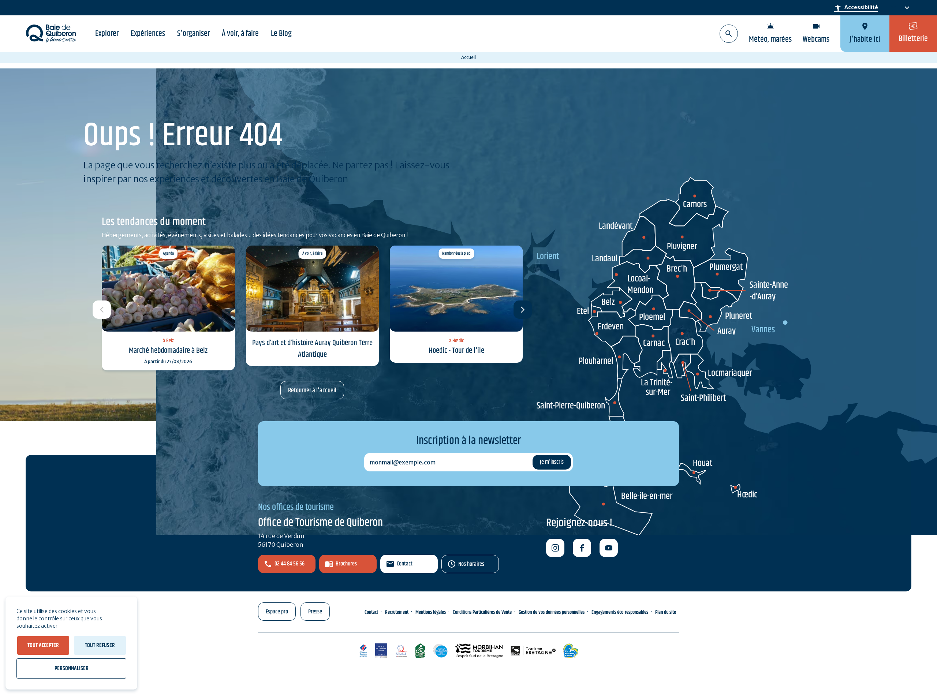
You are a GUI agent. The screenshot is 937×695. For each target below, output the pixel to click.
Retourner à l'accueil (312, 390)
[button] (523, 309)
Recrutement (396, 612)
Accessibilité (856, 7)
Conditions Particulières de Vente (482, 612)
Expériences (148, 33)
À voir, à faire (240, 33)
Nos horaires (471, 564)
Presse (315, 611)
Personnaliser (72, 668)
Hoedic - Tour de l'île (456, 350)
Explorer (107, 33)
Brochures (346, 563)
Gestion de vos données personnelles (552, 612)
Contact (404, 563)
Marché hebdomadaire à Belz (168, 350)
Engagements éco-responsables (619, 612)
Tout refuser (100, 645)
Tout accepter (43, 645)
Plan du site (665, 612)
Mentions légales (430, 612)
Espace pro (277, 611)
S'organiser (193, 33)
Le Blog (281, 33)
